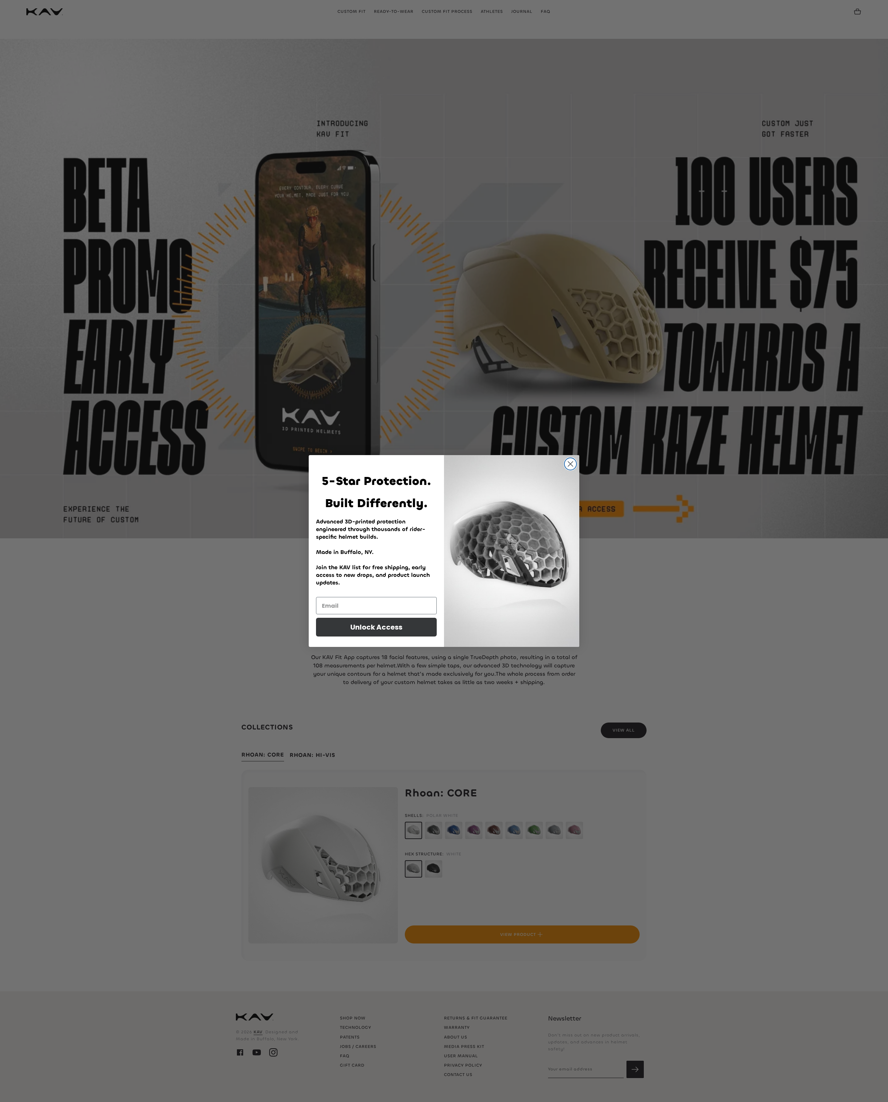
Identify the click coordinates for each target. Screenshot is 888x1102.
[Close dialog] (570, 464)
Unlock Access (376, 627)
